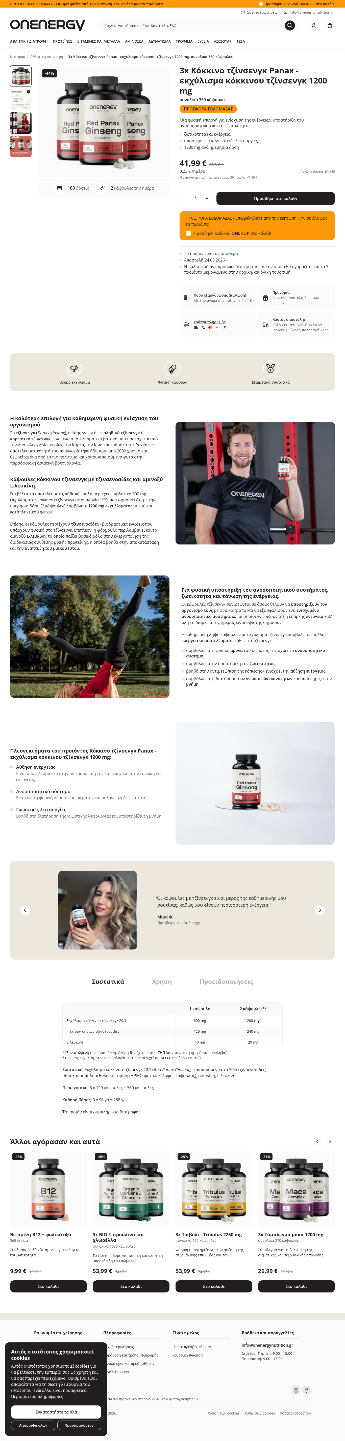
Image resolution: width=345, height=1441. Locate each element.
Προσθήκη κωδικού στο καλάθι (299, 4)
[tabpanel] (172, 1052)
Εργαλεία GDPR (116, 1371)
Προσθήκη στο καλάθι (275, 198)
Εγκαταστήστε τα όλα (56, 1412)
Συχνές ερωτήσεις (262, 12)
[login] (314, 25)
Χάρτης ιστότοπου (295, 1413)
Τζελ (241, 41)
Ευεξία (203, 41)
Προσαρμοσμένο (79, 1425)
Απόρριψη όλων (33, 1425)
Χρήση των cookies (224, 1413)
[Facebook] (306, 1390)
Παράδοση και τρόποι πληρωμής (130, 1355)
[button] (318, 1141)
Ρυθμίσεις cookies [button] (260, 1413)
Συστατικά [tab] (108, 981)
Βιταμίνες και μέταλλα (98, 41)
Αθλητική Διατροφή (29, 41)
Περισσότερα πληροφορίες (37, 1396)
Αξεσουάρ (223, 41)
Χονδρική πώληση (188, 1355)
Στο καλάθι (48, 1286)
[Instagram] (296, 1390)
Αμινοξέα (134, 41)
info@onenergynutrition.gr (312, 12)
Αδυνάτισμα (160, 41)
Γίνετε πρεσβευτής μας (192, 1346)
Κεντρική (17, 56)
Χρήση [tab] (162, 981)
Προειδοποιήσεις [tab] (226, 981)
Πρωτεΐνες (62, 41)
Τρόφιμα (184, 41)
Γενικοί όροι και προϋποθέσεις (129, 1363)
